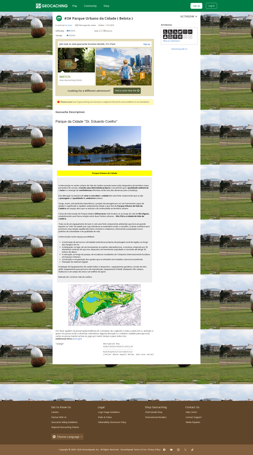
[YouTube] (171, 450)
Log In (211, 5)
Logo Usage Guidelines (109, 412)
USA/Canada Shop (153, 412)
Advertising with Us (179, 49)
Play (74, 5)
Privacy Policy (154, 449)
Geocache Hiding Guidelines (64, 422)
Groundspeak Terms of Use (133, 449)
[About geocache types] (59, 18)
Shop (106, 5)
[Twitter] (185, 450)
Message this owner (87, 25)
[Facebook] (164, 450)
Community (90, 5)
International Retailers (156, 417)
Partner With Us (58, 417)
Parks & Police (105, 417)
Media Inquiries (193, 422)
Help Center (191, 412)
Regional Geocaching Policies (65, 427)
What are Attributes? (171, 41)
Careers (55, 412)
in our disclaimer (142, 102)
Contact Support (194, 417)
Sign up (196, 5)
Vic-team (68, 25)
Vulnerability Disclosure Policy (112, 422)
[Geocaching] (52, 6)
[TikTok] (192, 450)
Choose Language (68, 436)
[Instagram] (178, 450)
